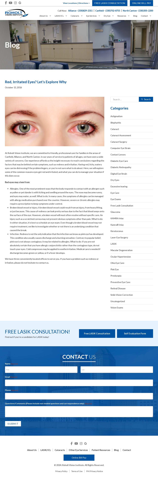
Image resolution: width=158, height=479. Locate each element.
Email (11, 377)
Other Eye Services (78, 450)
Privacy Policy (61, 471)
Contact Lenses (118, 154)
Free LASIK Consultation (97, 333)
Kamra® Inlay (117, 224)
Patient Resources (101, 450)
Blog (135, 16)
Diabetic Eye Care (119, 161)
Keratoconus (116, 231)
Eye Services (91, 16)
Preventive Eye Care (120, 282)
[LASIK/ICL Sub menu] (67, 16)
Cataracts (75, 16)
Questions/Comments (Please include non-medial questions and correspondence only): (48, 403)
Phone (11, 390)
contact (42, 262)
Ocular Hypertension (120, 256)
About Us (44, 16)
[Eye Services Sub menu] (100, 16)
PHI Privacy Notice (94, 471)
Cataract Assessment (120, 135)
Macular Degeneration (121, 250)
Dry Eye (107, 16)
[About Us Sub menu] (51, 16)
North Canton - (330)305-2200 (138, 10)
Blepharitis (115, 122)
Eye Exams (115, 199)
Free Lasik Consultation (109, 3)
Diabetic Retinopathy (120, 167)
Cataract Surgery (118, 141)
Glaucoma (115, 212)
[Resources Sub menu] (129, 16)
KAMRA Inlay (117, 218)
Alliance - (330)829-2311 (80, 10)
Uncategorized (117, 301)
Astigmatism (116, 116)
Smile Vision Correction (121, 294)
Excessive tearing (118, 186)
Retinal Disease (118, 288)
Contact (144, 16)
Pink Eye (114, 269)
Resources (121, 16)
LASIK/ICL (59, 16)
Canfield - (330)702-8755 (107, 10)
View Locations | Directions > (76, 3)
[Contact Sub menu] (151, 16)
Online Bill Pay (141, 3)
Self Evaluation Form (135, 333)
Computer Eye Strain (120, 148)
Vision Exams (116, 307)
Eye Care (114, 192)
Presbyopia (115, 275)
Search (147, 99)
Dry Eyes (114, 180)
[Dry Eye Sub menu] (114, 16)
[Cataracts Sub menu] (82, 16)
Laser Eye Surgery (119, 237)
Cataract (114, 129)
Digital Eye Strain (118, 173)
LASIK (113, 243)
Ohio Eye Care (117, 263)
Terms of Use (76, 471)
